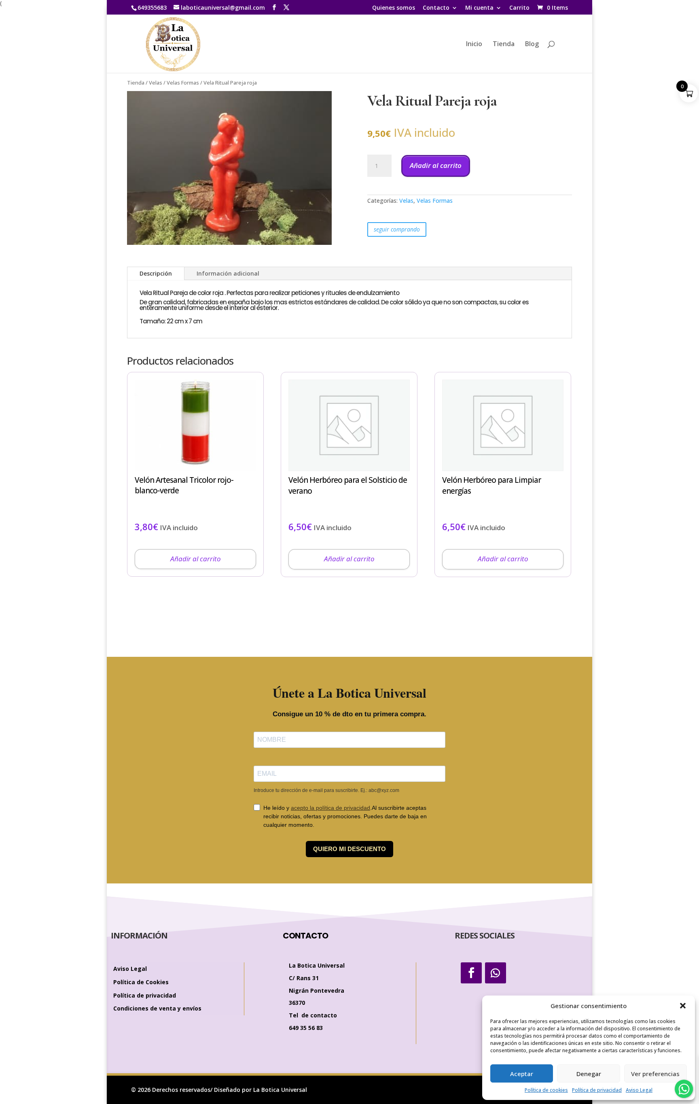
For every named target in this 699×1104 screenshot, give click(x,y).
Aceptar (521, 1074)
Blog (532, 44)
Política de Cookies (141, 982)
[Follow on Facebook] (471, 972)
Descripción (156, 273)
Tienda (504, 44)
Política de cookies (546, 1090)
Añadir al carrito (436, 165)
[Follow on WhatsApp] (495, 972)
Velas (155, 82)
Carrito (519, 8)
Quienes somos (393, 8)
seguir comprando (397, 229)
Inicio (474, 44)
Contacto (436, 8)
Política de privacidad (597, 1090)
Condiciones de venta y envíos (157, 1008)
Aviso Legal (639, 1090)
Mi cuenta (479, 8)
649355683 (152, 7)
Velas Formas (183, 82)
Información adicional (228, 273)
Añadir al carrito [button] (195, 558)
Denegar (588, 1074)
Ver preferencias (655, 1074)
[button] (683, 1006)
